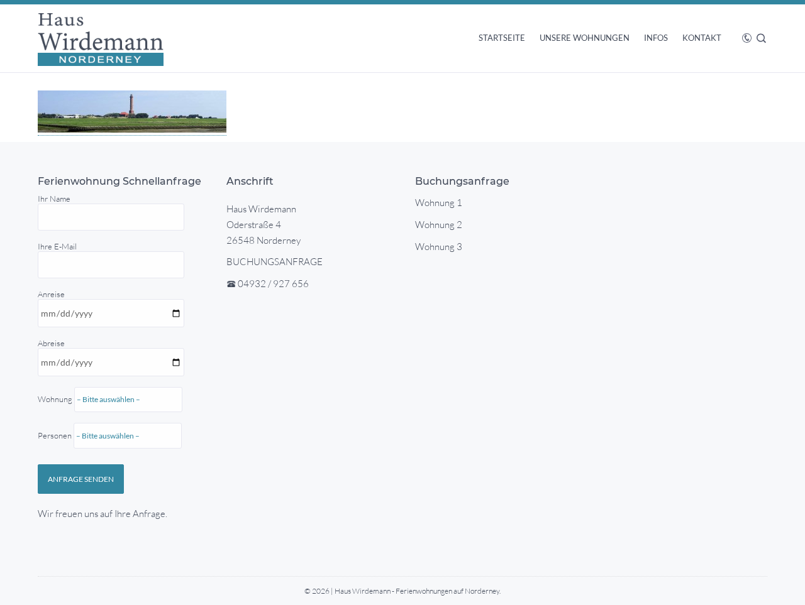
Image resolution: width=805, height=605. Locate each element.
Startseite (502, 38)
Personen (56, 435)
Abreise (56, 389)
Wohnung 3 (438, 247)
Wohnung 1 (438, 203)
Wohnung (56, 417)
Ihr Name (54, 198)
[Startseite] (101, 38)
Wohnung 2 (438, 225)
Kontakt (701, 38)
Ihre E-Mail (57, 246)
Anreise (56, 364)
